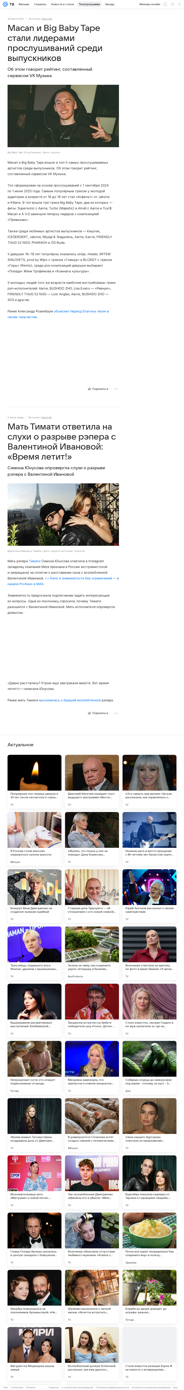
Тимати (35, 561)
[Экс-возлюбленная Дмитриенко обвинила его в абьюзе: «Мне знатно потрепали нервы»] (92, 1182)
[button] (63, 116)
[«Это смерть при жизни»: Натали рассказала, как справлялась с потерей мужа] (149, 781)
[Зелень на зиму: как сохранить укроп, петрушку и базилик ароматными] (92, 953)
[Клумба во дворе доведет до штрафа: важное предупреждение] (149, 1296)
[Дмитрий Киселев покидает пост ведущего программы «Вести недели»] (92, 781)
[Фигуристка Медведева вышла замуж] (34, 1354)
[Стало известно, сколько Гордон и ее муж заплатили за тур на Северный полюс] (149, 1010)
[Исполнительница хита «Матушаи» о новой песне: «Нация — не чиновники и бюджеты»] (34, 1182)
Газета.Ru (46, 18)
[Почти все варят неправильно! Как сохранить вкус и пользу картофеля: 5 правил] (149, 1239)
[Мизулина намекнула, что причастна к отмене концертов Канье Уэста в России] (92, 1068)
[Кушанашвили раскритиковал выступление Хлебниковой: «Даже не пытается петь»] (34, 1010)
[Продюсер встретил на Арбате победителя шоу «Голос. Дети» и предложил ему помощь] (92, 1010)
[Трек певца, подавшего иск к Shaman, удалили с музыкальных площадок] (34, 953)
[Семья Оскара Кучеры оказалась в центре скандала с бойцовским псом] (34, 1239)
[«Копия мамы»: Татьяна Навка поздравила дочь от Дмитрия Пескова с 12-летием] (34, 1125)
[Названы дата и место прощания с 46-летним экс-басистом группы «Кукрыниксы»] (149, 839)
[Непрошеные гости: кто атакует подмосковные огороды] (34, 1068)
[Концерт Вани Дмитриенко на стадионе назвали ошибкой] (34, 896)
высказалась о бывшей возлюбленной (70, 700)
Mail (6, 1387)
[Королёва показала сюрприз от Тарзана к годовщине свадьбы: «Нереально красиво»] (149, 1182)
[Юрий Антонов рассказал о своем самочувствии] (149, 896)
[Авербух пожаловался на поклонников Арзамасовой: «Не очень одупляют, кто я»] (34, 1296)
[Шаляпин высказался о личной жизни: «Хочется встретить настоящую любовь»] (92, 1296)
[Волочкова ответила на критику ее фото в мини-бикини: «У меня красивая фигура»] (149, 953)
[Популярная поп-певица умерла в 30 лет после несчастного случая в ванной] (34, 781)
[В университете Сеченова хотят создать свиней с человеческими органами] (92, 1125)
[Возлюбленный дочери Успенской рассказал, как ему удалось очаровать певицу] (92, 1354)
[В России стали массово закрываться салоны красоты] (34, 839)
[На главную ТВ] (11, 4)
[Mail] (5, 4)
